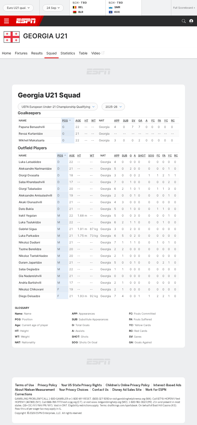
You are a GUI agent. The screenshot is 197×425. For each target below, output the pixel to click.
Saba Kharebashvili (32, 182)
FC (153, 120)
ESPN (26, 21)
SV (133, 120)
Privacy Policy (47, 385)
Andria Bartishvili (30, 282)
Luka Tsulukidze (30, 222)
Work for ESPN (155, 389)
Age (78, 120)
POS (65, 120)
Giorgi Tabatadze (30, 188)
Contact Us (100, 389)
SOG (151, 155)
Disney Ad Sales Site (127, 389)
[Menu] (6, 21)
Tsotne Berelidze (30, 249)
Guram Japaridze (30, 262)
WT (93, 120)
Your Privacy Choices (73, 389)
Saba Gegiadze (29, 269)
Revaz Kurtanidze (31, 133)
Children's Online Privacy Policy (128, 385)
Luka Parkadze (29, 235)
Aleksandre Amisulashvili (35, 195)
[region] (98, 130)
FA (159, 120)
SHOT (142, 155)
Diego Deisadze (29, 296)
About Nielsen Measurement (35, 389)
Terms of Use (24, 385)
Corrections (23, 394)
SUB (125, 120)
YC (166, 120)
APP (116, 120)
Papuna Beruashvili (32, 127)
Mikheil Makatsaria (31, 140)
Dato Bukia (26, 209)
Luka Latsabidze (30, 162)
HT (86, 120)
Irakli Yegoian (28, 215)
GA (140, 120)
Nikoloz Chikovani (31, 289)
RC (173, 120)
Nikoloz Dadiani (29, 242)
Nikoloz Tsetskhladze (33, 256)
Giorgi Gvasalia (29, 175)
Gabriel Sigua (28, 229)
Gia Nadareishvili (30, 276)
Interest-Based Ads (167, 385)
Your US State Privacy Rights (81, 385)
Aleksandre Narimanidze (35, 168)
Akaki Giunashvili (30, 202)
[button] (184, 21)
